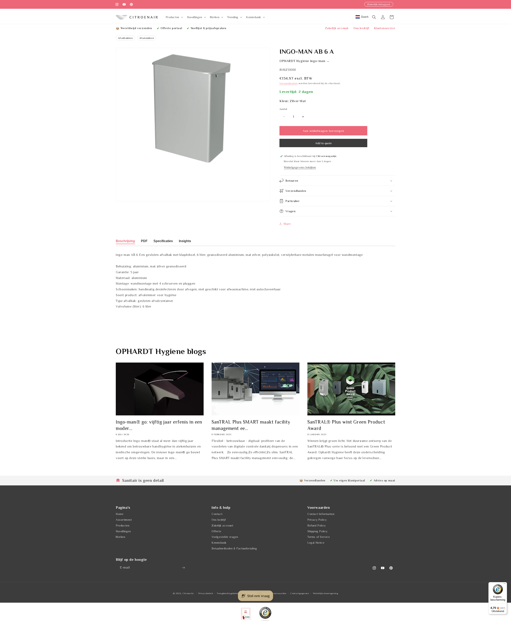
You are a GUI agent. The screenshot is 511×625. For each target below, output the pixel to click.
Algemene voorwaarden (273, 593)
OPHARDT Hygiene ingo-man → (304, 61)
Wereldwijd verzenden (136, 28)
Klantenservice (384, 28)
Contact (217, 514)
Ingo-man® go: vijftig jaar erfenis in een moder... (159, 425)
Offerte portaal (171, 28)
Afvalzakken (146, 37)
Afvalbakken (125, 37)
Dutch (364, 16)
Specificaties (163, 241)
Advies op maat (384, 480)
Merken (120, 537)
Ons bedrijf (361, 28)
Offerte (216, 531)
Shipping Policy (317, 531)
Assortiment (124, 519)
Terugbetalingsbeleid (228, 593)
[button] (174, 17)
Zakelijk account (337, 28)
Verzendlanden (314, 480)
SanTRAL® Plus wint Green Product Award (346, 425)
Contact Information (320, 514)
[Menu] (504, 584)
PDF (144, 241)
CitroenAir (188, 593)
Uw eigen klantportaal (349, 480)
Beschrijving (125, 241)
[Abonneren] (183, 567)
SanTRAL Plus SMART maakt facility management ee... (251, 425)
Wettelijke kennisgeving (325, 593)
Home (119, 514)
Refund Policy (316, 525)
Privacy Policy (317, 519)
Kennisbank (219, 542)
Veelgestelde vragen (225, 537)
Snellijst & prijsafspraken (208, 28)
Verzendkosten (288, 83)
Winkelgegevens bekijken (300, 167)
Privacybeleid (205, 593)
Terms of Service (318, 537)
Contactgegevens (299, 593)
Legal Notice (315, 542)
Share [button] (287, 223)
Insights (185, 241)
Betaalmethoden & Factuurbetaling (234, 548)
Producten (122, 525)
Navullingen (123, 531)
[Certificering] (265, 614)
